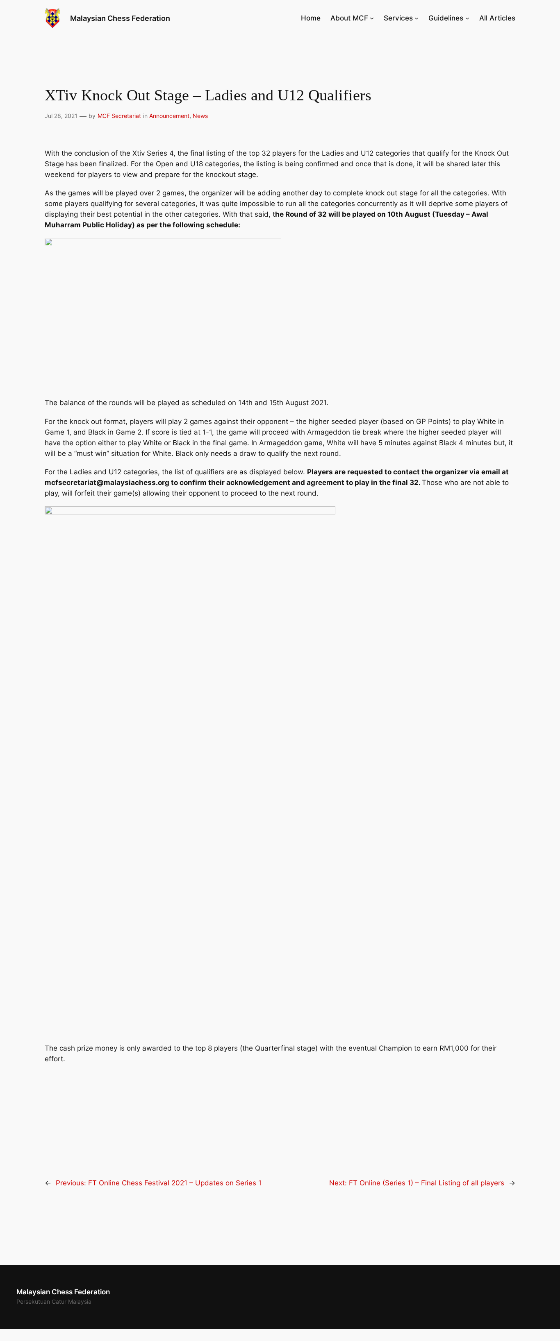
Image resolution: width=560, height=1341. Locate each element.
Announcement (169, 115)
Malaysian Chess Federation (120, 18)
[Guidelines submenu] (467, 18)
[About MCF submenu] (372, 18)
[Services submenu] (416, 18)
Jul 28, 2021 (61, 115)
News (200, 115)
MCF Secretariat (119, 115)
